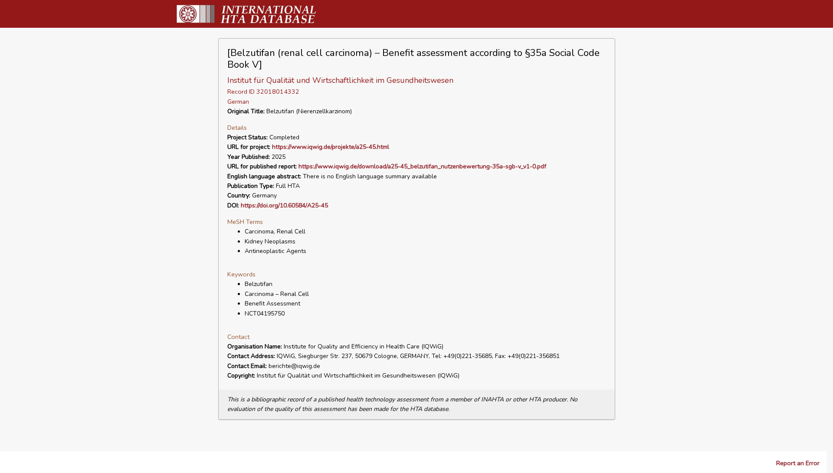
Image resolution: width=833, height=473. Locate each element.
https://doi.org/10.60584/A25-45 (284, 205)
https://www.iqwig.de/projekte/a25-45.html (330, 147)
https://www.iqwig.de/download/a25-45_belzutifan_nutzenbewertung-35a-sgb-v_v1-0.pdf (422, 166)
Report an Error (798, 463)
